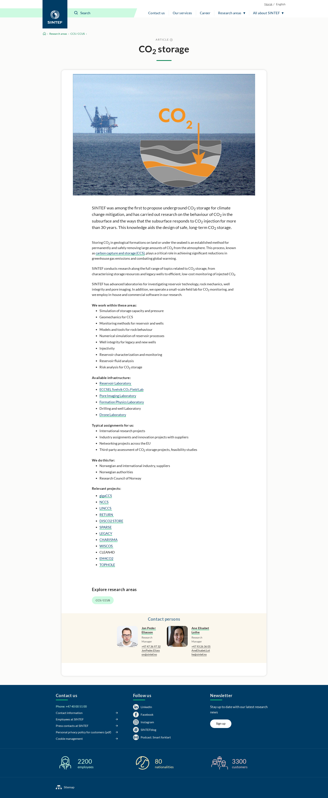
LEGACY (105, 533)
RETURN (106, 515)
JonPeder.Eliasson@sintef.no (151, 652)
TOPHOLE (107, 565)
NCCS (104, 502)
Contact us (156, 13)
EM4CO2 (106, 558)
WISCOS (106, 546)
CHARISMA (108, 540)
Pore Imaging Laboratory (117, 396)
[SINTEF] (55, 14)
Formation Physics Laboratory (121, 402)
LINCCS (105, 508)
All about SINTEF (266, 13)
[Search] (76, 13)
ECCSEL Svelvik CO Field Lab (121, 389)
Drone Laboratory (112, 415)
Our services (182, 13)
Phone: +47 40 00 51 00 (71, 706)
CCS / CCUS (77, 33)
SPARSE (105, 527)
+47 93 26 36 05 (201, 646)
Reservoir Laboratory (115, 383)
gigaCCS (105, 496)
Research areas (229, 13)
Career (205, 13)
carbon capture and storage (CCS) (120, 253)
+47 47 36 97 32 (151, 646)
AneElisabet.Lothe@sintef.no (201, 652)
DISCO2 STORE (111, 521)
